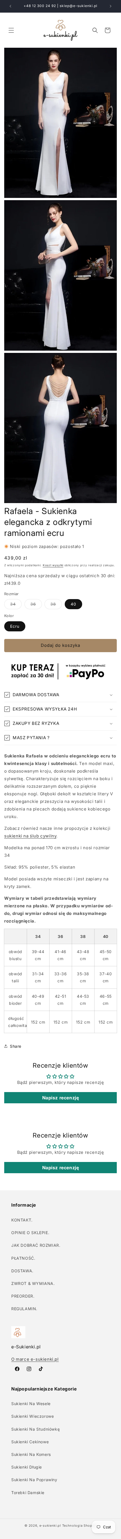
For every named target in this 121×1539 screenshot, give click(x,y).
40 (73, 604)
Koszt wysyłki (53, 565)
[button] (11, 30)
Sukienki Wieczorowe (32, 1416)
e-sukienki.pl (50, 1525)
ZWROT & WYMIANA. (33, 1283)
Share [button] (15, 1046)
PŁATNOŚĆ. (23, 1258)
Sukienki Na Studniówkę (35, 1429)
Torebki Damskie (27, 1492)
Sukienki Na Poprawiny (34, 1479)
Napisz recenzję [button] (60, 1097)
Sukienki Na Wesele (31, 1403)
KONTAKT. (22, 1220)
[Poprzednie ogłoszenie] (10, 6)
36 (36, 605)
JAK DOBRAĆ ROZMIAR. (35, 1245)
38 (56, 605)
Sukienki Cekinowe (30, 1441)
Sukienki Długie (26, 1467)
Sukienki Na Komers (31, 1454)
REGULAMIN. (24, 1308)
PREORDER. (22, 1296)
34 (16, 605)
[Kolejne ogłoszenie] (110, 6)
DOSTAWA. (22, 1270)
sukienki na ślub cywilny (30, 836)
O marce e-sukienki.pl (35, 1359)
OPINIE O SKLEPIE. (30, 1232)
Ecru (14, 626)
